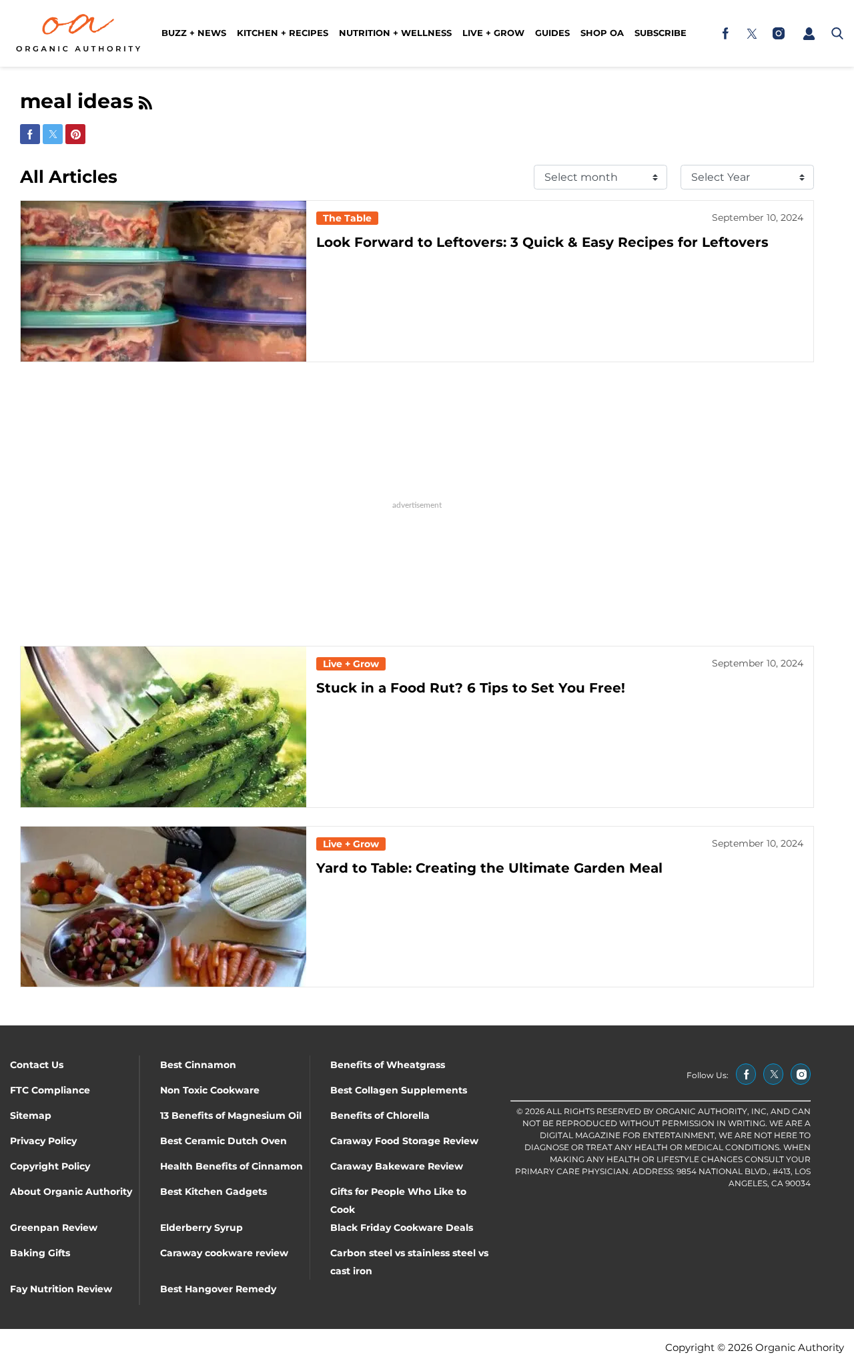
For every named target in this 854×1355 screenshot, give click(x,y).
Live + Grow (493, 32)
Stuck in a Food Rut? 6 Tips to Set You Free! (470, 688)
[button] (808, 33)
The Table (347, 218)
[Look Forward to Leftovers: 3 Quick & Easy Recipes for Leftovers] (163, 281)
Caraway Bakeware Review (396, 1166)
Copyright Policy (50, 1166)
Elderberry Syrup (201, 1228)
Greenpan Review (53, 1228)
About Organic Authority (71, 1192)
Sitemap (30, 1115)
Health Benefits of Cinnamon (231, 1166)
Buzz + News (193, 32)
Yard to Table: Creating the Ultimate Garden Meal (489, 868)
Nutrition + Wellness (395, 32)
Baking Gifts (40, 1253)
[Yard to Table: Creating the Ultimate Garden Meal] (163, 907)
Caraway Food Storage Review (404, 1141)
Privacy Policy (43, 1141)
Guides (552, 32)
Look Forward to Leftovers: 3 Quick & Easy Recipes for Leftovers (542, 242)
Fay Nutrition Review (61, 1289)
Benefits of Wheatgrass (387, 1065)
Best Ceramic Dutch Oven (223, 1141)
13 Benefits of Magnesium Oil (231, 1115)
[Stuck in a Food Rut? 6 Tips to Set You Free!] (163, 726)
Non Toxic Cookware (210, 1090)
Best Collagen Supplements (398, 1090)
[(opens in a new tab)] (725, 33)
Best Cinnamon (198, 1065)
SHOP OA (602, 32)
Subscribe (660, 32)
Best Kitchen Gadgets (213, 1192)
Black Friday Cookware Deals (401, 1228)
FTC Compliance (50, 1090)
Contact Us (36, 1065)
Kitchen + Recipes (282, 32)
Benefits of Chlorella (380, 1115)
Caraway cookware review (224, 1253)
